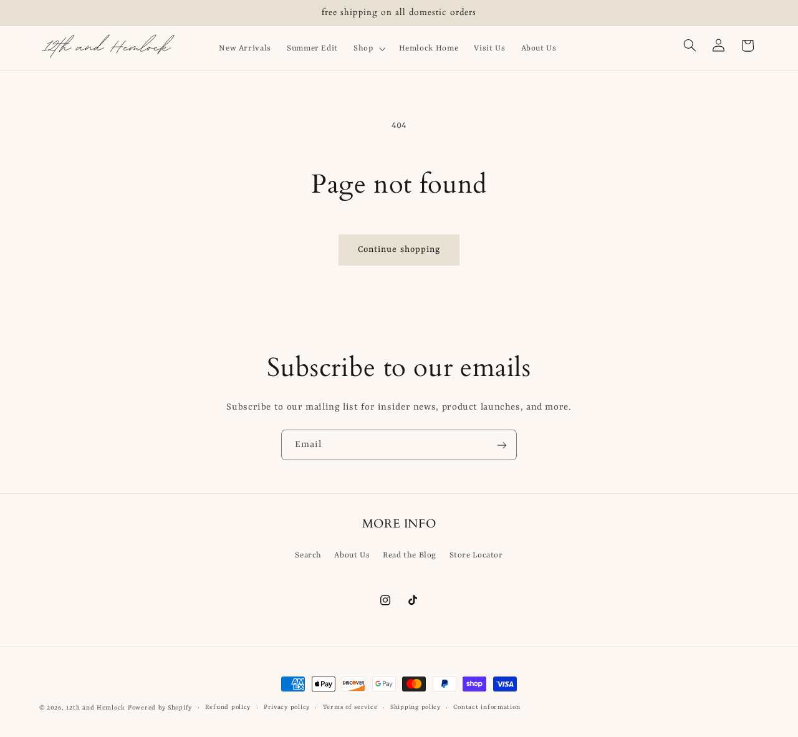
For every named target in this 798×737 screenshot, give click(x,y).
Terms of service (350, 708)
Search (308, 556)
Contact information (486, 708)
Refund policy (228, 708)
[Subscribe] (502, 445)
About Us (352, 556)
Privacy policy (287, 708)
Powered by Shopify (160, 708)
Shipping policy (415, 708)
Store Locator (476, 556)
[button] (368, 48)
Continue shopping (399, 249)
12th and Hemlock (95, 708)
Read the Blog (409, 556)
